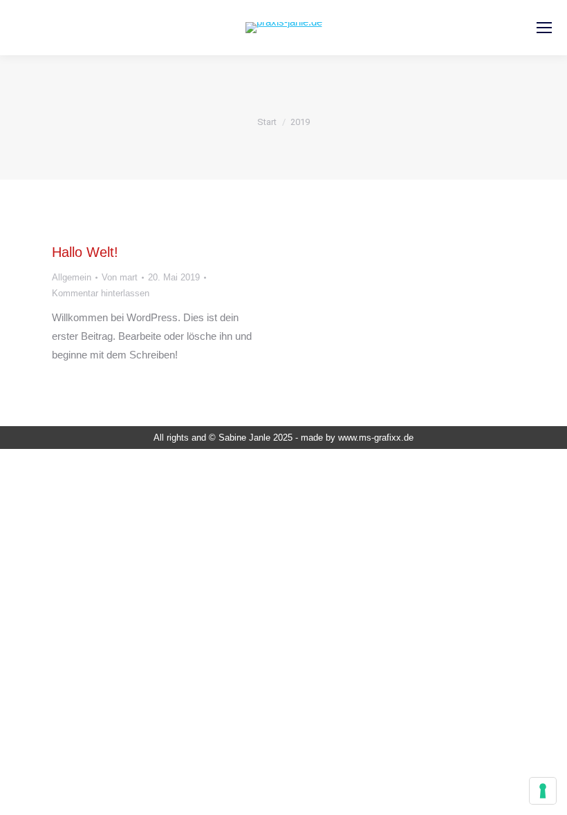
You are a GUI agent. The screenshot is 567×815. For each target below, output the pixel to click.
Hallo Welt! (85, 252)
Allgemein (71, 277)
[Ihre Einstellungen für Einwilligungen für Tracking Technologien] (543, 791)
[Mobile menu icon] (544, 28)
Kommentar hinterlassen (100, 293)
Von (120, 277)
